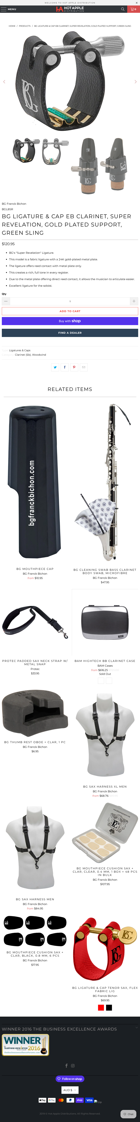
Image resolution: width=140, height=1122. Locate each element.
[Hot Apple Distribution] (70, 9)
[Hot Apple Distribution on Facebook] (66, 1066)
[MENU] (2, 9)
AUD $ (67, 1090)
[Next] (135, 81)
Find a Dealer (70, 332)
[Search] (122, 9)
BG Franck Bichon (14, 203)
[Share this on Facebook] (65, 367)
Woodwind (39, 354)
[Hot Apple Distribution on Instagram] (73, 1066)
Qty (4, 293)
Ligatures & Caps (19, 350)
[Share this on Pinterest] (74, 367)
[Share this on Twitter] (55, 367)
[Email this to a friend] (84, 367)
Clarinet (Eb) (23, 354)
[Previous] (4, 81)
